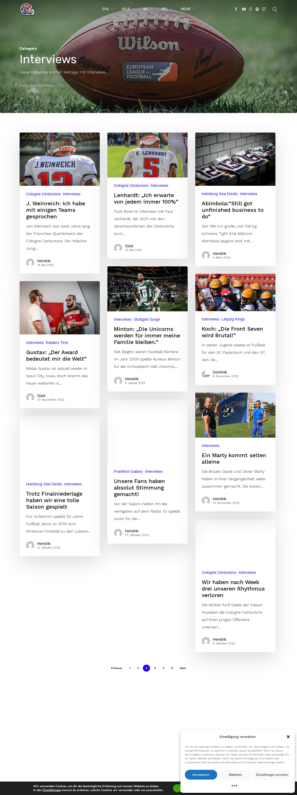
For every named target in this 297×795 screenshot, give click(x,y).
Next (183, 668)
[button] (288, 737)
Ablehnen (235, 775)
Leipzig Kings (233, 319)
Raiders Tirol (57, 342)
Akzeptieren (200, 775)
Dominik (220, 372)
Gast (129, 246)
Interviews (71, 194)
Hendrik (44, 261)
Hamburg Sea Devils (220, 194)
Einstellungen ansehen (272, 775)
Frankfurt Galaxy (128, 471)
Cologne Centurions (43, 194)
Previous (116, 668)
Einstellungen (52, 790)
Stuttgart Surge (147, 319)
